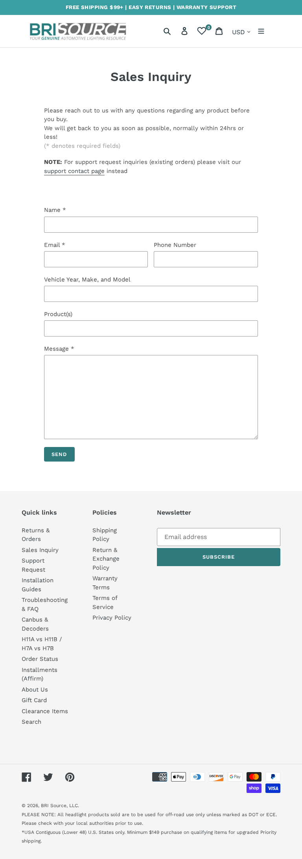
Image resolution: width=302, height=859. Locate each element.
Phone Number (175, 244)
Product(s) (58, 314)
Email (54, 244)
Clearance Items (45, 711)
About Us (35, 689)
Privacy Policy (111, 617)
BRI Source (53, 805)
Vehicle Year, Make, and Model (87, 279)
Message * (59, 348)
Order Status (40, 658)
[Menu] (261, 31)
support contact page (74, 171)
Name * (55, 209)
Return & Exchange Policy (106, 558)
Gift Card (34, 700)
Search (31, 721)
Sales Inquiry (40, 550)
